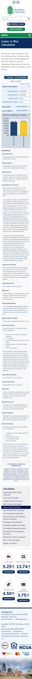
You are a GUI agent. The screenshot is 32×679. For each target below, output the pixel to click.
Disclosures (18, 631)
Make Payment (16, 29)
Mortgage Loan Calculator (12, 522)
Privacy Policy (6, 631)
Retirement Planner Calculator (14, 537)
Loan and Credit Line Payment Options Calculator (14, 518)
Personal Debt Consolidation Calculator (13, 532)
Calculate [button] (8, 572)
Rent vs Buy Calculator (11, 540)
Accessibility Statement (10, 634)
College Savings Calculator (13, 501)
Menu (16, 35)
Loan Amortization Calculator (14, 510)
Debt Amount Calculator (12, 504)
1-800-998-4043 (21, 619)
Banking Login (17, 24)
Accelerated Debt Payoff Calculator (12, 493)
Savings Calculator (10, 543)
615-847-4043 (6, 619)
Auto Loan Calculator (11, 498)
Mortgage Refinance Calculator (14, 528)
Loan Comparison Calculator (13, 513)
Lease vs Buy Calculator (12, 507)
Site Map (24, 634)
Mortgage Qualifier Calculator (14, 525)
